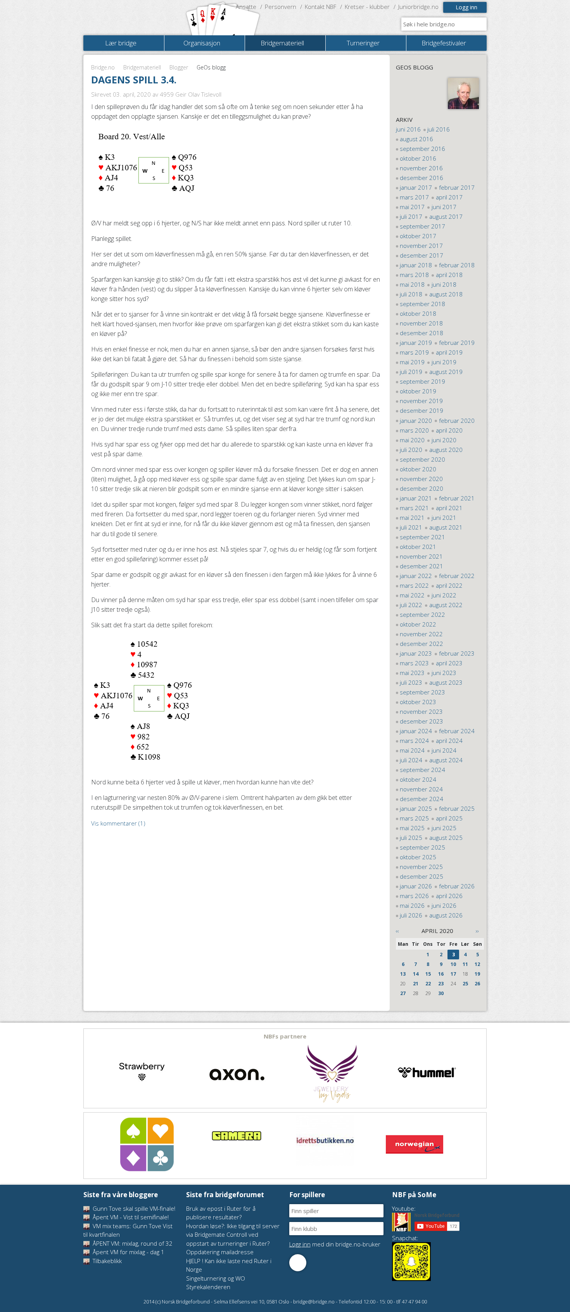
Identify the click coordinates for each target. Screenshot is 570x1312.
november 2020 (421, 479)
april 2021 (449, 508)
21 (415, 983)
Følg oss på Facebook (297, 1262)
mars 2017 (414, 197)
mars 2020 (414, 430)
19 (477, 974)
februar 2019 (457, 342)
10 (453, 964)
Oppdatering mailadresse (220, 1252)
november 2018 (421, 323)
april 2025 (449, 818)
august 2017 (446, 216)
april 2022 (449, 585)
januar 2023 (416, 653)
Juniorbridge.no (418, 6)
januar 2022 (416, 576)
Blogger (178, 67)
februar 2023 (457, 653)
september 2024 (422, 770)
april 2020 (449, 430)
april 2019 (449, 352)
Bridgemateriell (142, 67)
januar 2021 (416, 498)
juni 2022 (444, 595)
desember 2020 (421, 488)
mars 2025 (414, 818)
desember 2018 (421, 333)
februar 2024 (457, 731)
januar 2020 (416, 420)
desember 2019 (421, 410)
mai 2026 (412, 905)
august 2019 (446, 372)
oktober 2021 (418, 546)
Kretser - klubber (367, 6)
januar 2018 (416, 265)
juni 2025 (444, 828)
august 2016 (416, 139)
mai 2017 (412, 207)
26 (477, 983)
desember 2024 (421, 799)
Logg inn (466, 7)
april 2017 (449, 197)
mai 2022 (412, 595)
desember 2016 (421, 178)
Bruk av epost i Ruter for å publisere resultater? (221, 1213)
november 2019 (421, 401)
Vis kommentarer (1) (118, 823)
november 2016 (421, 168)
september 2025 (422, 847)
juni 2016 (408, 129)
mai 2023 (412, 673)
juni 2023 (444, 673)
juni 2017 (444, 207)
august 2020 (446, 449)
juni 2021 (444, 517)
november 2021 (421, 556)
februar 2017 (457, 187)
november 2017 (421, 245)
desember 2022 (421, 643)
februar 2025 (457, 808)
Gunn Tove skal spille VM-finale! (133, 1208)
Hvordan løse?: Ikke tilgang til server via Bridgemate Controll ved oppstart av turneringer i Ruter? (233, 1234)
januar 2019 (416, 342)
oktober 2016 (418, 158)
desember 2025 (421, 876)
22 (428, 983)
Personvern (280, 6)
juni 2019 (444, 362)
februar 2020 (457, 420)
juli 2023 (411, 682)
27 (403, 993)
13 (403, 974)
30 (441, 993)
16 (441, 974)
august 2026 (446, 915)
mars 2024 (414, 740)
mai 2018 (412, 284)
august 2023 (446, 682)
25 (465, 983)
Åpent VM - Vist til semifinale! (130, 1217)
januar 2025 (416, 808)
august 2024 (446, 760)
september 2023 (422, 692)
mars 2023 (414, 663)
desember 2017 (421, 255)
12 (477, 964)
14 (415, 974)
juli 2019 (411, 372)
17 (453, 974)
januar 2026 (416, 886)
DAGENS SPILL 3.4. (133, 79)
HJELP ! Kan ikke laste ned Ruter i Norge (228, 1265)
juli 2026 (411, 915)
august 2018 (446, 294)
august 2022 (446, 605)
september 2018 (422, 304)
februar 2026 (457, 886)
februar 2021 (457, 498)
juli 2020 (411, 449)
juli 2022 (411, 605)
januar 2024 (416, 731)
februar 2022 (457, 576)
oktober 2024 (418, 779)
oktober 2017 (418, 236)
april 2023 (449, 663)
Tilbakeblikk (106, 1261)
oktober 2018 (418, 313)
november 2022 (421, 634)
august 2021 (446, 527)
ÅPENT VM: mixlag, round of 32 (132, 1243)
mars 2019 (414, 352)
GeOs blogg (414, 67)
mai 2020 (412, 440)
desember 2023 (421, 721)
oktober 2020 (418, 469)
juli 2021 (411, 527)
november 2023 (421, 711)
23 (441, 983)
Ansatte (246, 6)
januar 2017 (416, 187)
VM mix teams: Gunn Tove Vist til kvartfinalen (128, 1230)
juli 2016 (438, 129)
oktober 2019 (418, 391)
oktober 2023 (418, 702)
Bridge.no (103, 67)
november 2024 (421, 789)
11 (465, 964)
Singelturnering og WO (215, 1278)
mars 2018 (414, 275)
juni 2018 (444, 284)
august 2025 (446, 837)
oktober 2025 (418, 857)
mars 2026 (414, 896)
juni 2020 (444, 440)
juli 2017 (411, 216)
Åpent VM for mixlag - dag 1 (127, 1252)
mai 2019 (412, 362)
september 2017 (422, 226)
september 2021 (422, 537)
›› (477, 931)
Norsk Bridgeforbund (133, 17)
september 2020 (422, 459)
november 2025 (421, 867)
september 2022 (422, 614)
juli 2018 (411, 294)
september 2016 (422, 148)
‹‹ (397, 931)
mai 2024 (412, 750)
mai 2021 (412, 517)
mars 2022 (414, 585)
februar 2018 (457, 265)
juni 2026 (444, 905)
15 (428, 974)
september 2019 (422, 381)
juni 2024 (444, 750)
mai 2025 (412, 828)
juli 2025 (411, 837)
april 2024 (449, 740)
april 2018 (449, 275)
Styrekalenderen (208, 1287)
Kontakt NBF (320, 6)
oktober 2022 (418, 624)
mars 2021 (414, 508)
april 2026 (449, 896)
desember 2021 (421, 566)
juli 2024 (411, 760)
